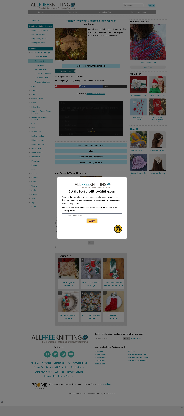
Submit (92, 221)
